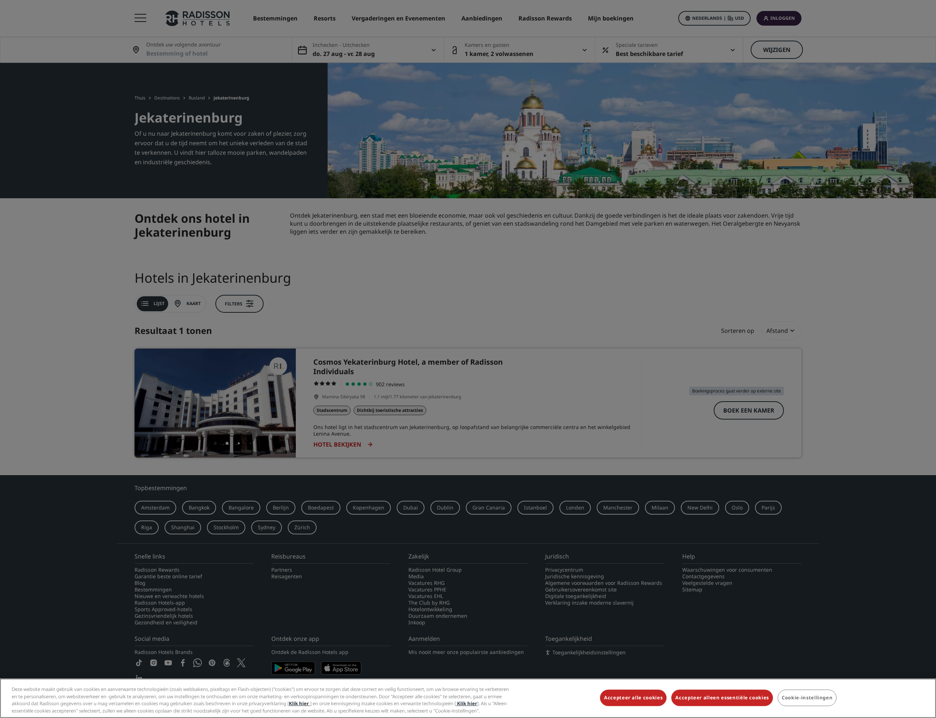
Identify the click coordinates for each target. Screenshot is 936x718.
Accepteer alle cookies (633, 697)
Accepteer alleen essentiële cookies (722, 697)
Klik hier (299, 703)
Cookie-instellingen (807, 697)
